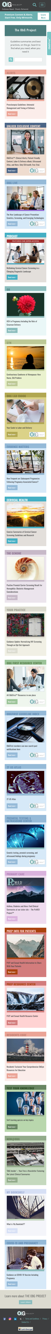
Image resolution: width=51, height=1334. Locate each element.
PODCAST (12, 236)
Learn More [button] (26, 1302)
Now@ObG (13, 1139)
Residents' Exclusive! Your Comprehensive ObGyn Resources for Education (25, 1068)
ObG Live (12, 182)
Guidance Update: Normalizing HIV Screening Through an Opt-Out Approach (24, 643)
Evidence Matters (18, 446)
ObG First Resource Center (24, 663)
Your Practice (16, 609)
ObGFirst (49, 43)
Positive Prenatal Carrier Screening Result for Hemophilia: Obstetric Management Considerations (24, 588)
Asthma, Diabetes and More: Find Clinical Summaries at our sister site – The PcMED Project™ (23, 909)
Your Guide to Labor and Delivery (19, 427)
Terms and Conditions (32, 1318)
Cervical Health (17, 499)
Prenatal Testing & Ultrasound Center (19, 819)
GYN (9, 342)
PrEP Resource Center (21, 984)
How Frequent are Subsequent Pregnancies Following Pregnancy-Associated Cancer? (23, 480)
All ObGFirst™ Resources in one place (21, 695)
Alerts (11, 72)
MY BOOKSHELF (15, 1192)
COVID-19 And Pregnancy (22, 1243)
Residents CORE (16, 1034)
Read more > (12, 113)
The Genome (14, 553)
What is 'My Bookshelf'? (16, 1224)
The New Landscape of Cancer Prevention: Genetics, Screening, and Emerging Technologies (25, 216)
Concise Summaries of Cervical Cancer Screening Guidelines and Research (22, 533)
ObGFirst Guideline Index (23, 713)
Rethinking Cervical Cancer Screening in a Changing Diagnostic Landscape (23, 269)
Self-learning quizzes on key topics (20, 1120)
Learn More (43, 16)
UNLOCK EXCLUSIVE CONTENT (23, 126)
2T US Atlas (14, 767)
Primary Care (15, 874)
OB (8, 289)
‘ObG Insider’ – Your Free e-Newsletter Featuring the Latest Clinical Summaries (25, 1172)
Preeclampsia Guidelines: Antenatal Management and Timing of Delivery (21, 106)
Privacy (44, 1318)
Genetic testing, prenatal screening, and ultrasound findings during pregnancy (22, 854)
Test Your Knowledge (20, 1088)
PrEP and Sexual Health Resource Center (22, 1016)
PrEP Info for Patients (21, 931)
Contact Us (25, 1322)
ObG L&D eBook (16, 395)
